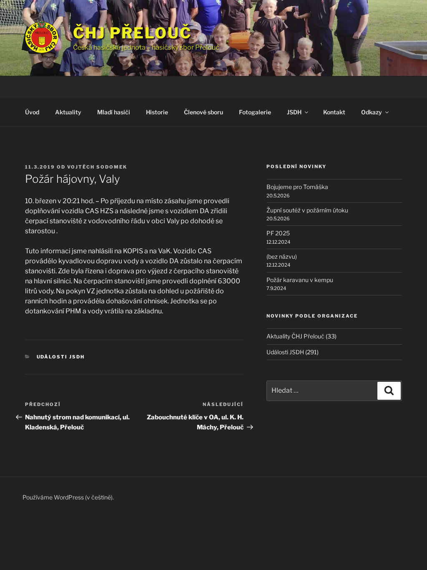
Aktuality (68, 112)
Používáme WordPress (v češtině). (68, 497)
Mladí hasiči (113, 112)
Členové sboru (203, 112)
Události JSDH (61, 357)
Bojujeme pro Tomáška (297, 186)
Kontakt (334, 112)
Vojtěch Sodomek (97, 167)
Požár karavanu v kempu (299, 279)
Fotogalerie (255, 112)
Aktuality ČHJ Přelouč (295, 336)
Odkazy (371, 112)
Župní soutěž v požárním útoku (307, 210)
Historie (157, 112)
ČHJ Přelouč (132, 33)
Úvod (32, 112)
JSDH (294, 112)
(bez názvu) (281, 256)
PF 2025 (278, 233)
